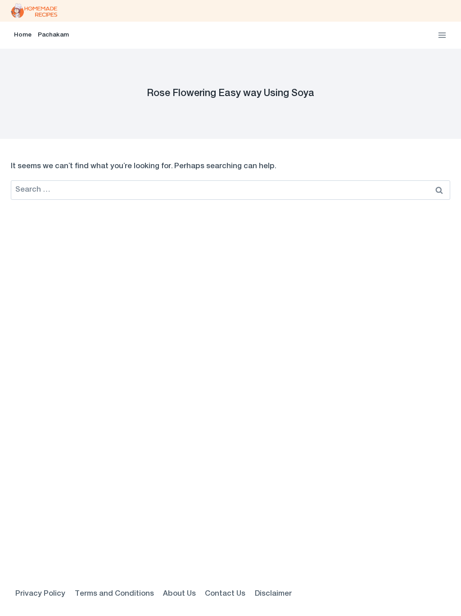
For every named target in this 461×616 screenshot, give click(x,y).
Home (23, 35)
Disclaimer (273, 594)
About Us (179, 594)
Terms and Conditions (114, 594)
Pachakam (53, 35)
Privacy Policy (40, 594)
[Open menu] (442, 35)
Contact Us (225, 594)
